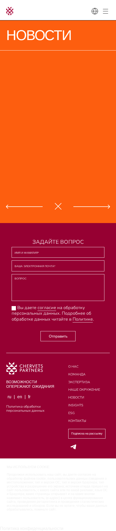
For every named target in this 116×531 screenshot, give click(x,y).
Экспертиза (79, 382)
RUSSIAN (14, 17)
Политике (83, 319)
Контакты (77, 421)
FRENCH (63, 17)
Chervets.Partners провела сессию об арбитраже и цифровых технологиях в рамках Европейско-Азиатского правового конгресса (79, 123)
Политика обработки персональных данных (25, 409)
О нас (73, 366)
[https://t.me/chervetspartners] (73, 446)
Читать (28, 101)
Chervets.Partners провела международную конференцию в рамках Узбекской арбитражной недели (34, 123)
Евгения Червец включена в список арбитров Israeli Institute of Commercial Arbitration (70, 78)
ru (9, 396)
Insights (75, 405)
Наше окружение (84, 390)
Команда (77, 374)
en (19, 396)
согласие (46, 308)
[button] (24, 206)
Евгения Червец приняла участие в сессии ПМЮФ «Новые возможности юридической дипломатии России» (23, 78)
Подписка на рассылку (87, 433)
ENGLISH (39, 17)
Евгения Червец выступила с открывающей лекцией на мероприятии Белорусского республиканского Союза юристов (25, 167)
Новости (76, 397)
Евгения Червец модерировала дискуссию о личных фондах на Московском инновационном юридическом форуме (70, 167)
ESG (71, 413)
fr (29, 396)
